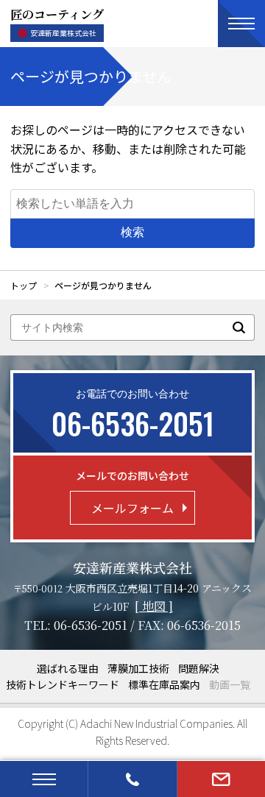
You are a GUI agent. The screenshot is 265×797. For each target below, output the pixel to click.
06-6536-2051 (90, 625)
